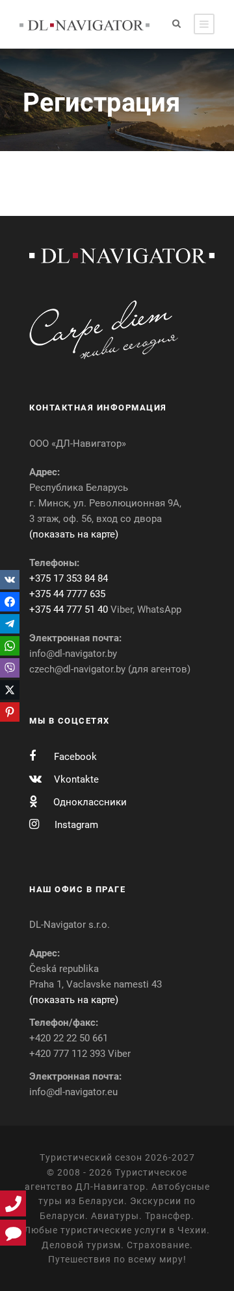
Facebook (75, 757)
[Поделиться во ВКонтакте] (10, 579)
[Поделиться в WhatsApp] (10, 646)
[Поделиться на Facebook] (10, 601)
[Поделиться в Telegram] (10, 624)
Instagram (76, 825)
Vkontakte (76, 779)
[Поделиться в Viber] (10, 668)
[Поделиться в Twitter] (10, 690)
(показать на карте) (73, 534)
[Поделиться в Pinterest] (10, 712)
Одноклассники (90, 802)
